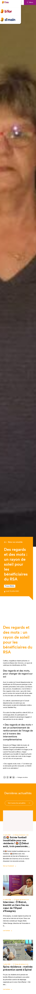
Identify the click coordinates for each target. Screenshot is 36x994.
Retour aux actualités (15, 542)
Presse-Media (9, 586)
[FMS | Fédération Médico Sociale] (7, 3)
